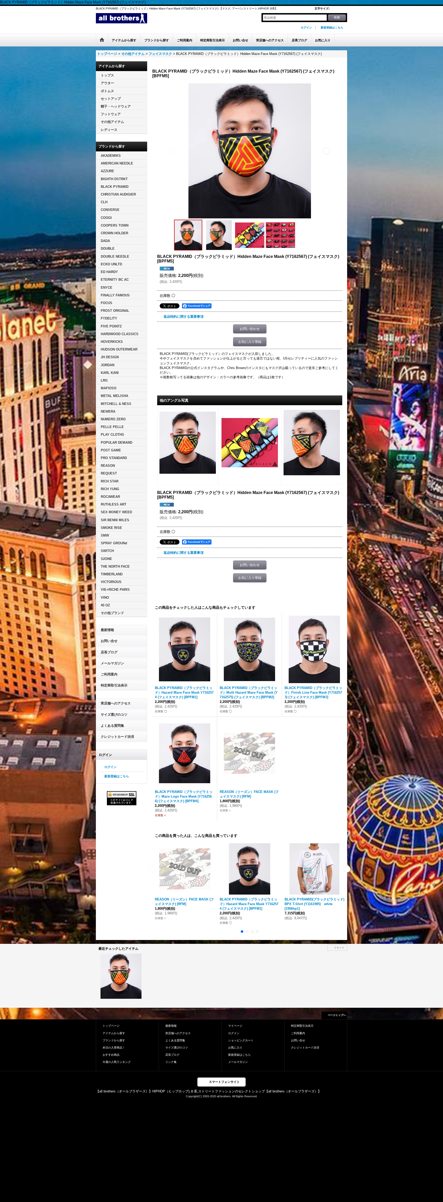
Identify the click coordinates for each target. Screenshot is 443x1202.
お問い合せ (109, 641)
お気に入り (235, 1047)
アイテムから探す (114, 1033)
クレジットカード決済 (117, 737)
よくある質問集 (112, 726)
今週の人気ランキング (117, 1061)
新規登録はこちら (332, 27)
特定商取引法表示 (114, 685)
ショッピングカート (241, 1040)
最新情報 (107, 630)
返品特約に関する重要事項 (184, 316)
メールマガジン (112, 663)
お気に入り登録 (249, 342)
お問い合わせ (250, 329)
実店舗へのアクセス (116, 703)
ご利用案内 (109, 674)
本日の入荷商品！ (114, 1047)
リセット (339, 947)
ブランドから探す (114, 1040)
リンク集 (171, 1061)
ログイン (306, 27)
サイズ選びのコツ (114, 714)
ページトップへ (337, 1015)
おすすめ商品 (111, 1054)
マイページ (235, 1025)
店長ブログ (109, 652)
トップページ (111, 1025)
